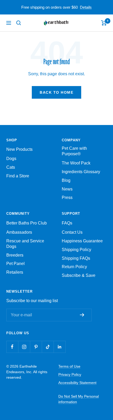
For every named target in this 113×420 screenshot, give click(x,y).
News (67, 189)
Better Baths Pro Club (26, 223)
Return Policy (74, 266)
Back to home (56, 92)
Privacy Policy (69, 374)
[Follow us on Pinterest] (36, 347)
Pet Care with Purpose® (74, 151)
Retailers (14, 272)
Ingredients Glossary (81, 171)
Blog (66, 180)
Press (67, 197)
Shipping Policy (76, 249)
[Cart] (104, 23)
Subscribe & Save (78, 275)
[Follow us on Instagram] (24, 347)
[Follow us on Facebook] (12, 347)
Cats (10, 167)
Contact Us (72, 232)
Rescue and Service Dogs (25, 244)
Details (86, 7)
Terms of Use (69, 366)
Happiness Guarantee (82, 241)
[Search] (18, 23)
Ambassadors (19, 232)
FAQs (67, 223)
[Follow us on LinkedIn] (59, 347)
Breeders (14, 255)
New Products (19, 149)
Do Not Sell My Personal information (78, 399)
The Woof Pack (76, 163)
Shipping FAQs (76, 258)
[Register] (83, 315)
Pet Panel (15, 263)
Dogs (11, 158)
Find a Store (17, 176)
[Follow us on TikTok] (48, 347)
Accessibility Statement (77, 383)
